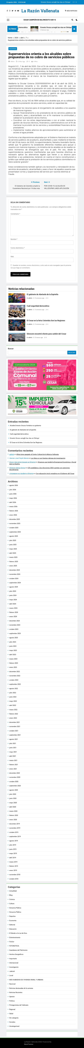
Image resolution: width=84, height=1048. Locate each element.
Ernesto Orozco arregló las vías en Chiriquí (42, 27)
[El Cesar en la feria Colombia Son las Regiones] (65, 28)
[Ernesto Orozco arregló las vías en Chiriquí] (21, 28)
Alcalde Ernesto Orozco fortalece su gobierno (54, 2)
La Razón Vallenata (40, 10)
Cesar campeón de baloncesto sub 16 (39, 20)
